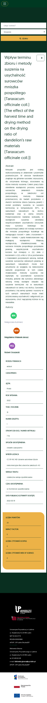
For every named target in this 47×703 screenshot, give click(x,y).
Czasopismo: (11, 373)
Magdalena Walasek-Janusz (16, 337)
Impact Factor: (12, 529)
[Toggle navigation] (4, 3)
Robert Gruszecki (12, 352)
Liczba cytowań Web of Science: (20, 553)
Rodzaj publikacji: (14, 361)
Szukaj (25, 38)
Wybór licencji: (13, 454)
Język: (8, 383)
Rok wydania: (12, 395)
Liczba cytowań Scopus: (16, 541)
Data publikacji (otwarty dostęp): (20, 495)
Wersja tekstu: (12, 472)
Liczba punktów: (13, 517)
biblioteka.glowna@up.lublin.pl (25, 661)
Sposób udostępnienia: (16, 442)
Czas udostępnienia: (15, 484)
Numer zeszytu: (13, 419)
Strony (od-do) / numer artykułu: (21, 431)
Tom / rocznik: (13, 407)
